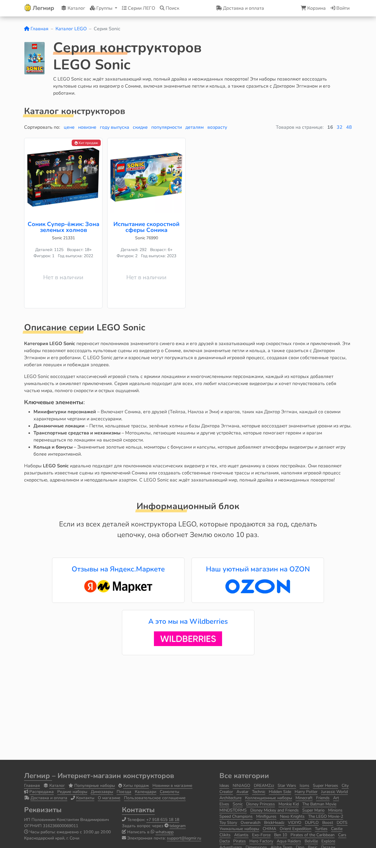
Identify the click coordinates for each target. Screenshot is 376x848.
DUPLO (312, 822)
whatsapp (164, 832)
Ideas (224, 785)
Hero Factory (261, 841)
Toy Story (228, 822)
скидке (140, 127)
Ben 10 (280, 835)
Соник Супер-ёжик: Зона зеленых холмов (63, 227)
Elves (224, 804)
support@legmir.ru (184, 838)
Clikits (225, 835)
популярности (166, 127)
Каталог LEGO (71, 29)
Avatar (242, 792)
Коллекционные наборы (268, 798)
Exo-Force (261, 835)
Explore (328, 841)
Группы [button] (104, 8)
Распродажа (41, 792)
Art (336, 798)
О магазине (109, 798)
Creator (226, 792)
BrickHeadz (274, 822)
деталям (194, 127)
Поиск (171, 8)
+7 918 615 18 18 (162, 819)
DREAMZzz (264, 785)
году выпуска (114, 127)
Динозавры (102, 792)
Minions (335, 810)
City (345, 785)
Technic (258, 792)
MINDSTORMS (233, 810)
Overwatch (251, 822)
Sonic (238, 804)
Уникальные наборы (239, 829)
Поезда (124, 792)
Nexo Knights (292, 816)
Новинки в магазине (172, 785)
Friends (323, 798)
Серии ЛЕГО (141, 8)
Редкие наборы (72, 792)
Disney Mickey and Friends (274, 810)
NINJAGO (241, 785)
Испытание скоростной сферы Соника (146, 227)
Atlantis (241, 835)
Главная (38, 29)
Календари (145, 792)
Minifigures (266, 816)
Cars (342, 835)
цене (69, 127)
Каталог (75, 8)
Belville (311, 841)
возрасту (217, 127)
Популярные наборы (94, 785)
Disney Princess (260, 804)
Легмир (38, 775)
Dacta (224, 841)
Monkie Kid (288, 804)
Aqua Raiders (289, 841)
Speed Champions (236, 816)
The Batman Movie (319, 804)
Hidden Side (280, 792)
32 (340, 127)
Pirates (239, 841)
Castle (337, 829)
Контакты (85, 798)
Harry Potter (306, 792)
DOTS (342, 822)
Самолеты (169, 792)
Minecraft (304, 798)
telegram (177, 826)
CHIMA (269, 829)
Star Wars (287, 785)
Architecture (230, 798)
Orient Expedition (295, 829)
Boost (327, 822)
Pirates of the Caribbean (313, 835)
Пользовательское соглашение (155, 798)
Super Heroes (325, 785)
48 (349, 127)
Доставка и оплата (49, 798)
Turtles (321, 829)
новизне (87, 127)
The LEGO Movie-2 (325, 816)
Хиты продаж (136, 785)
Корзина (316, 8)
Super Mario (313, 810)
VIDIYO (294, 822)
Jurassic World (334, 792)
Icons (304, 785)
